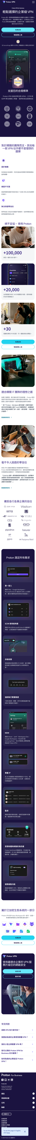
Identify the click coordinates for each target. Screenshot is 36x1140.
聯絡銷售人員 (18, 35)
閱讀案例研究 (5, 417)
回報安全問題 (5, 1125)
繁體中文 (6, 1114)
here (8, 1133)
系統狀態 (4, 1119)
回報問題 (4, 1123)
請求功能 (4, 1127)
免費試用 (18, 30)
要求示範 (18, 976)
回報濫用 (4, 1121)
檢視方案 (18, 971)
